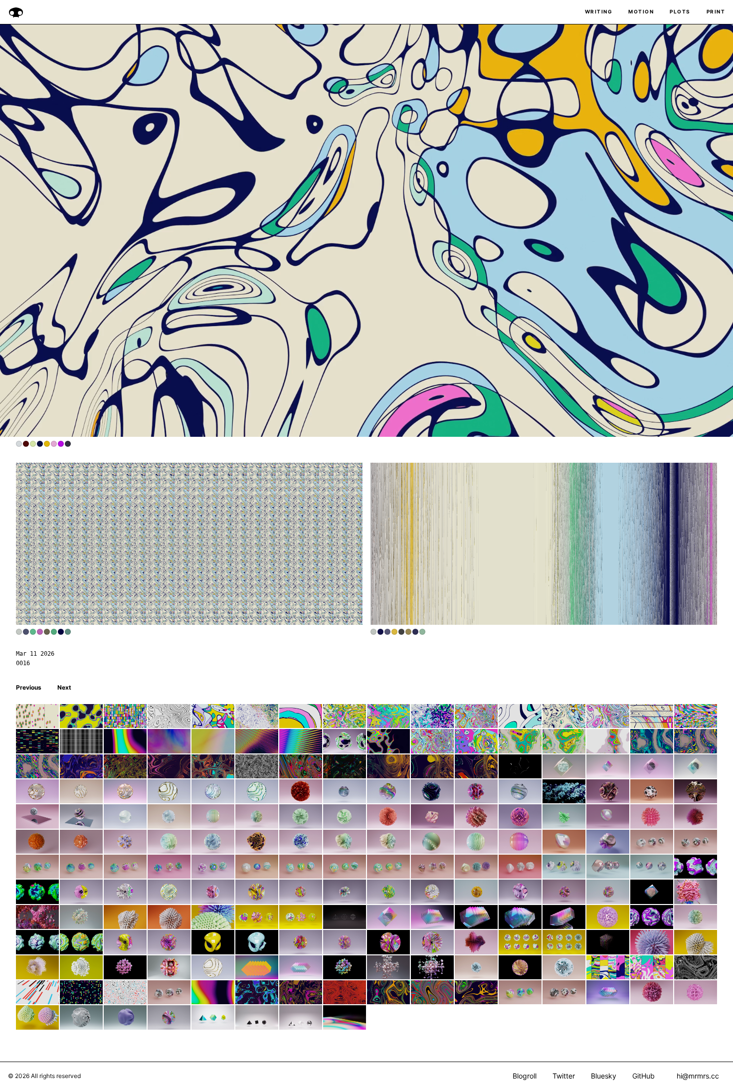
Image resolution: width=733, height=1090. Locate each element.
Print (716, 11)
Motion (641, 11)
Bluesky (603, 1076)
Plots (680, 11)
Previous (28, 687)
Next (64, 687)
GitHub (643, 1076)
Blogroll (525, 1076)
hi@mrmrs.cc (698, 1076)
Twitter (563, 1076)
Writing (599, 11)
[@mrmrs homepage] (16, 12)
